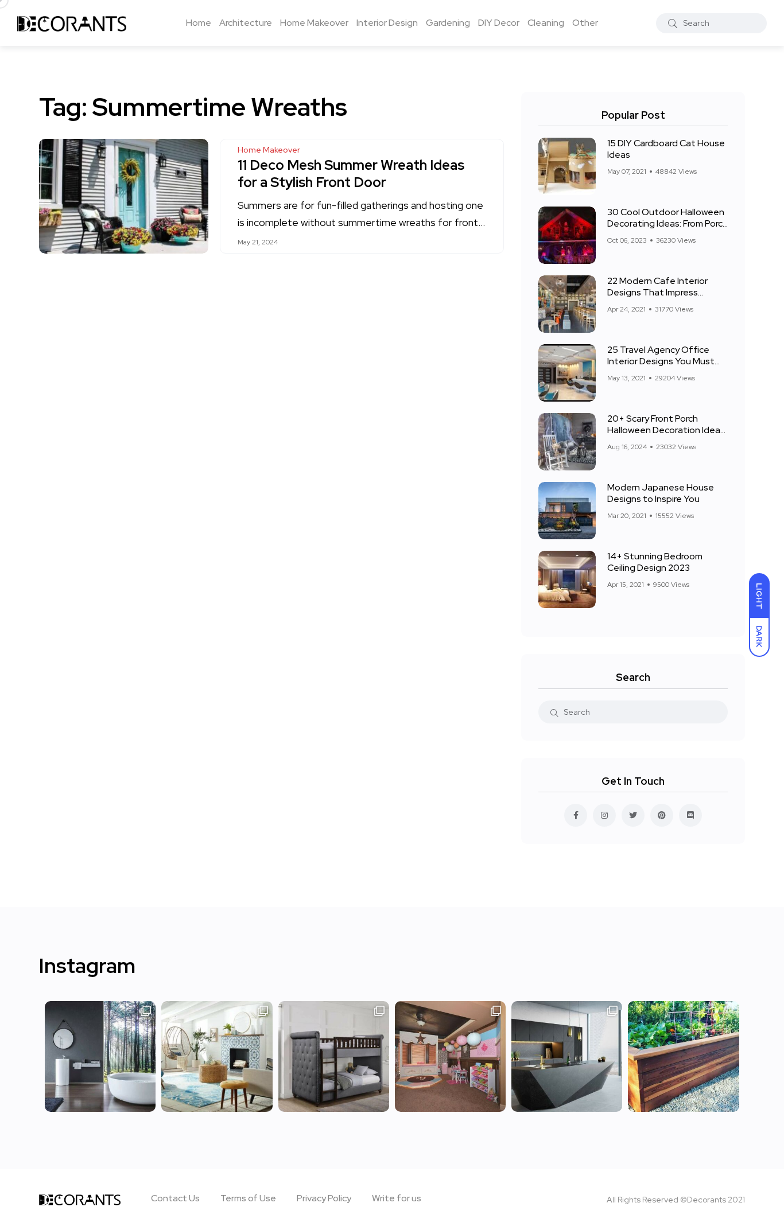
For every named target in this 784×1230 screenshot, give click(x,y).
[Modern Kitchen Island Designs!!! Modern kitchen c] (566, 1056)
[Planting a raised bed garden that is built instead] (683, 1056)
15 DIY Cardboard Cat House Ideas (666, 149)
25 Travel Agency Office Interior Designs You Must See (661, 361)
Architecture (245, 23)
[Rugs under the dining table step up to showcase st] (216, 1056)
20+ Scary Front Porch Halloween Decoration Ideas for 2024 (666, 429)
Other (585, 23)
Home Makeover (314, 23)
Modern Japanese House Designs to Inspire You (660, 493)
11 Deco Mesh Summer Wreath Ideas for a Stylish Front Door (351, 173)
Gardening (448, 23)
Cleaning (545, 23)
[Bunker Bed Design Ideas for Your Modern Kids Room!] (333, 1056)
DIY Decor (498, 23)
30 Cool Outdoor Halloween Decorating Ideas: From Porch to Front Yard (667, 223)
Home (198, 23)
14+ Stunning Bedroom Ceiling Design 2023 (655, 562)
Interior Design (387, 23)
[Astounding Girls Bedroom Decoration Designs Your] (450, 1056)
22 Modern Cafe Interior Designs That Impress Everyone (657, 292)
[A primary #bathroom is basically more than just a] (100, 1056)
